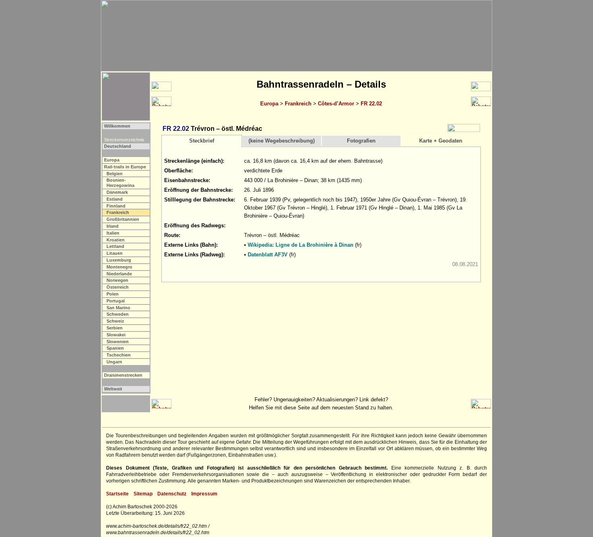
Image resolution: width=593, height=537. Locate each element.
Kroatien (115, 239)
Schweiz (115, 321)
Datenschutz (171, 494)
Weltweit (113, 388)
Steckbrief (201, 141)
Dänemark (117, 192)
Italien (112, 233)
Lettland (115, 246)
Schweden (117, 314)
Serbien (114, 327)
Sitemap (143, 494)
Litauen (114, 253)
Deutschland (117, 146)
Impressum (204, 494)
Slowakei (115, 334)
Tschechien (118, 354)
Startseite (117, 494)
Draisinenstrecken (123, 375)
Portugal (115, 300)
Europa (269, 104)
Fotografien (361, 141)
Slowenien (117, 341)
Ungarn (114, 361)
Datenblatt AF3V (268, 255)
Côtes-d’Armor (336, 104)
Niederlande (119, 273)
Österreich (117, 287)
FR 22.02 (371, 104)
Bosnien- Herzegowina (120, 183)
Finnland (115, 205)
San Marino (118, 307)
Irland (112, 226)
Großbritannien (122, 219)
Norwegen (117, 280)
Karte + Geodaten (440, 141)
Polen (112, 294)
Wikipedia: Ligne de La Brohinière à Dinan (300, 245)
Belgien (114, 173)
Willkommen (117, 126)
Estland (114, 199)
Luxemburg (118, 260)
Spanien (115, 348)
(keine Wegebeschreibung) (281, 141)
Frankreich (298, 104)
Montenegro (119, 266)
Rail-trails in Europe (125, 166)
